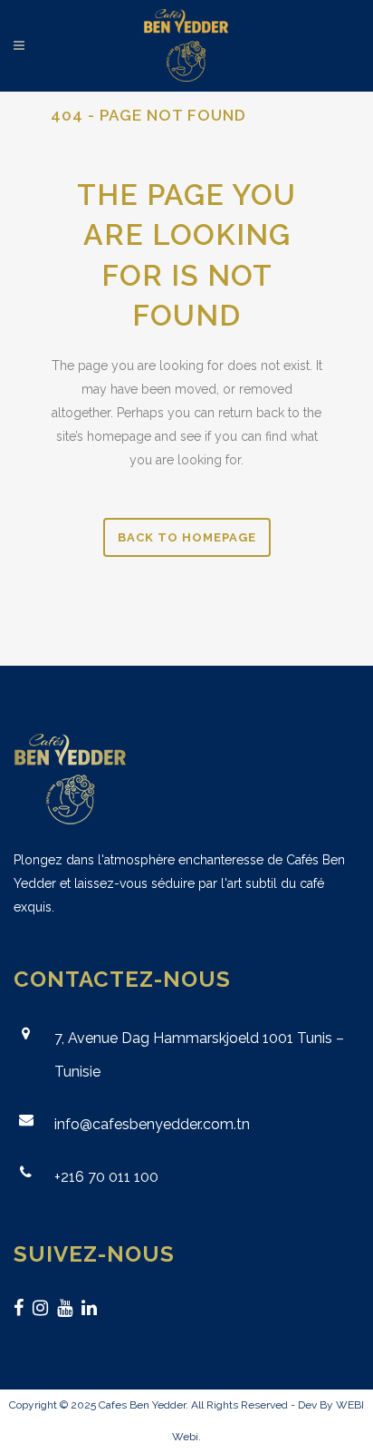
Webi (185, 1436)
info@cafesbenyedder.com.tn (152, 1124)
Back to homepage (187, 537)
